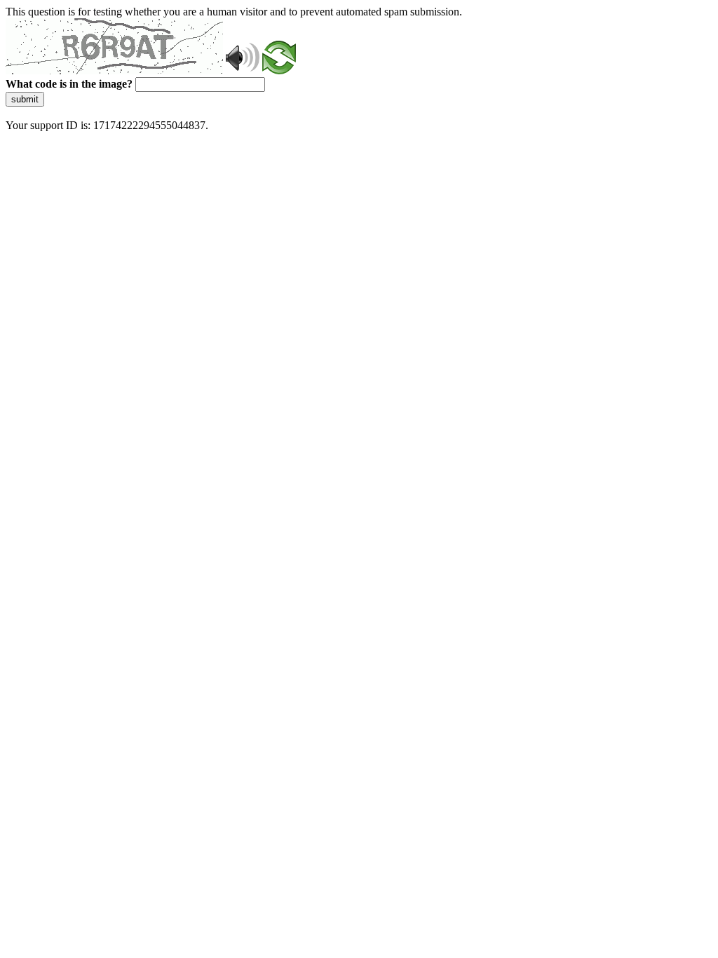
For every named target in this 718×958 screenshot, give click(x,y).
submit (25, 99)
